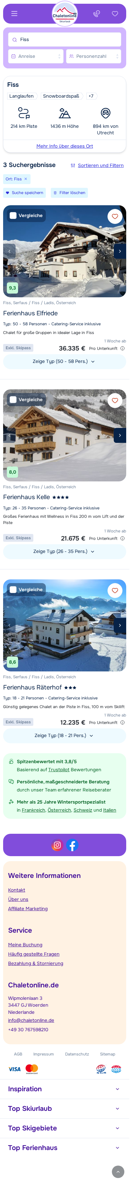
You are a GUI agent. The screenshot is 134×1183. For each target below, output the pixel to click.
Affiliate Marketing (28, 909)
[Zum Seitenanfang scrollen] (118, 1172)
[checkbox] (26, 215)
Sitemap (107, 1054)
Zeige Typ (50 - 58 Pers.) (61, 361)
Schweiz (83, 810)
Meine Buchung (25, 945)
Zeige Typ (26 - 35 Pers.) (61, 551)
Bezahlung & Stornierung (35, 963)
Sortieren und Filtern (101, 165)
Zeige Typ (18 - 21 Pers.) (61, 735)
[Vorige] (9, 251)
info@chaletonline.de (31, 1020)
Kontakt (16, 890)
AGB (18, 1054)
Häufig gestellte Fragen (34, 954)
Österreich (59, 810)
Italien (109, 810)
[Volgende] (120, 251)
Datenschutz (77, 1054)
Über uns (18, 899)
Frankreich (33, 810)
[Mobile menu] (14, 13)
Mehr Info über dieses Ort (64, 146)
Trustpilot (58, 770)
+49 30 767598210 (28, 1030)
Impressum (43, 1054)
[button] (64, 114)
